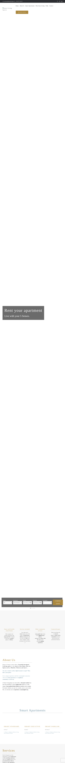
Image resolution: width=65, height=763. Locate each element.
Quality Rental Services (34, 608)
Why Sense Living (40, 5)
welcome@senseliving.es (9, 1)
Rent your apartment (30, 608)
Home (17, 5)
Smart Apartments (30, 5)
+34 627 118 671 (19, 1)
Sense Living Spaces (33, 608)
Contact (51, 5)
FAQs (47, 5)
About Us (22, 5)
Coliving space (31, 608)
